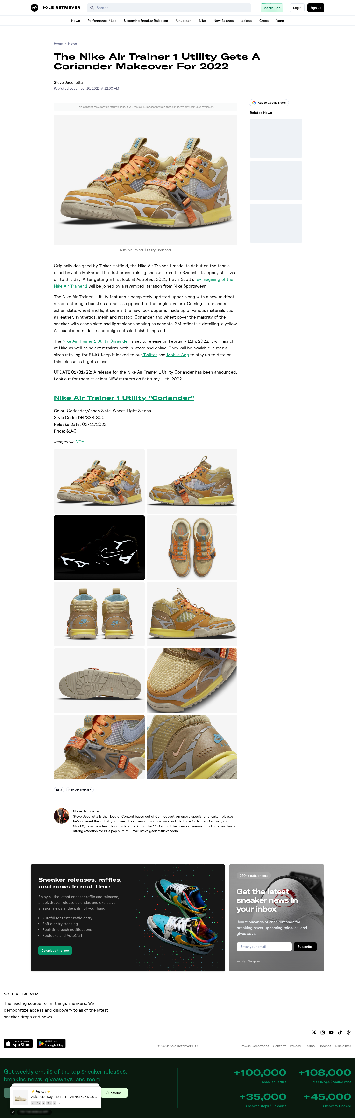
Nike (202, 20)
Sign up (315, 8)
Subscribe (305, 946)
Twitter (149, 354)
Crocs (264, 20)
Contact (279, 1046)
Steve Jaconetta (68, 82)
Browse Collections (254, 1046)
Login (297, 8)
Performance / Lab (102, 20)
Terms (310, 1046)
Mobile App (177, 354)
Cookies (325, 1046)
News (75, 20)
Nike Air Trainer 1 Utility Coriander (96, 341)
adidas (246, 20)
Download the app (55, 950)
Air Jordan (183, 20)
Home (58, 43)
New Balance (224, 20)
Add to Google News (272, 102)
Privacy (295, 1046)
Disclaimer (343, 1046)
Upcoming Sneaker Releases (146, 20)
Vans (280, 20)
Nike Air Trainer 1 (80, 789)
